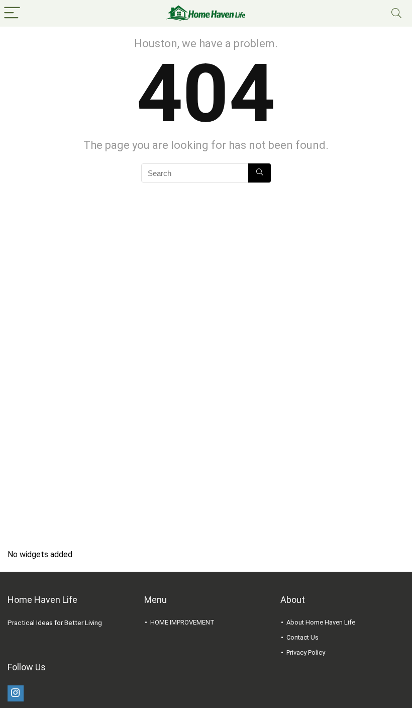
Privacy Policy (305, 652)
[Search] (396, 13)
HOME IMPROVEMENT (182, 622)
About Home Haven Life (320, 622)
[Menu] (12, 13)
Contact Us (302, 637)
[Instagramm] (16, 693)
